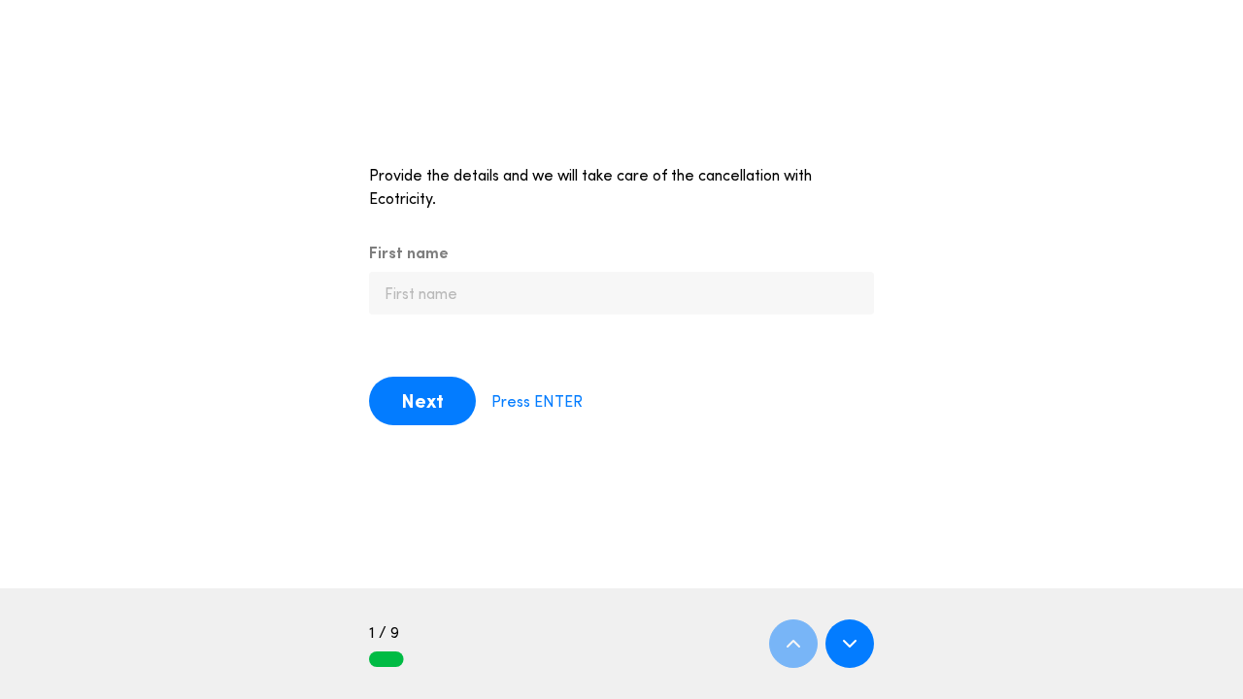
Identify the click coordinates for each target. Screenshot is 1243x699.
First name (409, 252)
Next (422, 400)
